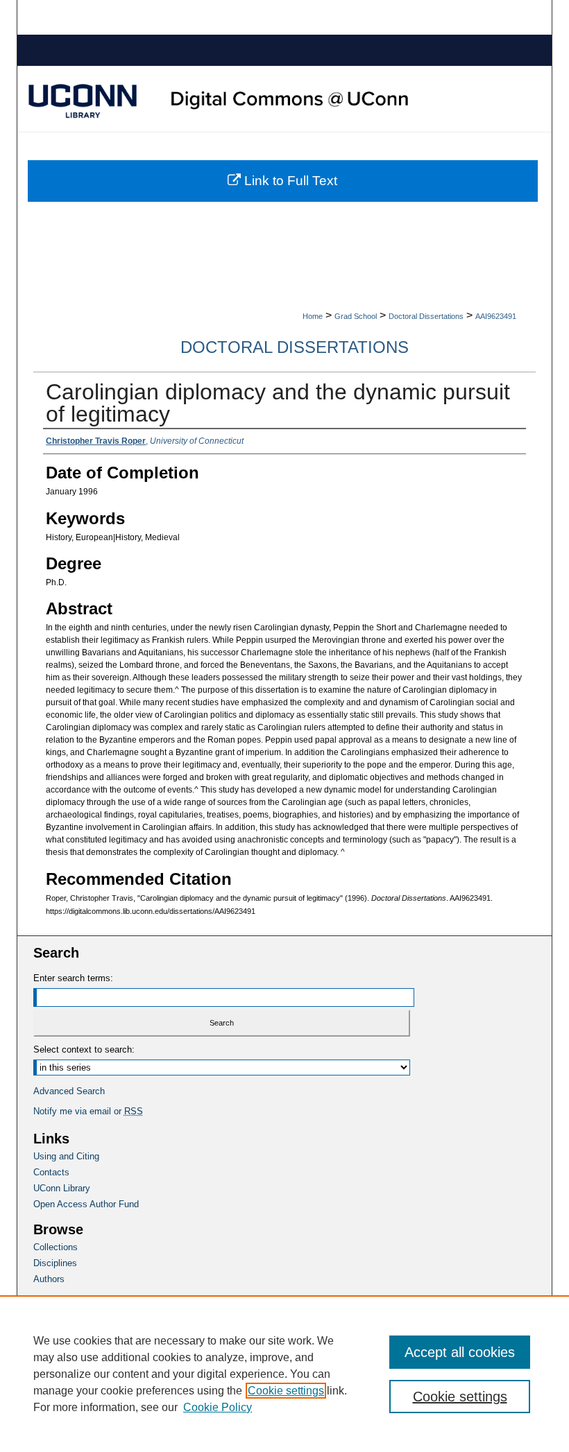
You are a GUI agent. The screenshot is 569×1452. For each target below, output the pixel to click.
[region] (284, 1373)
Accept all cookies (460, 1352)
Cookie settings (286, 1391)
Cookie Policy (217, 1407)
